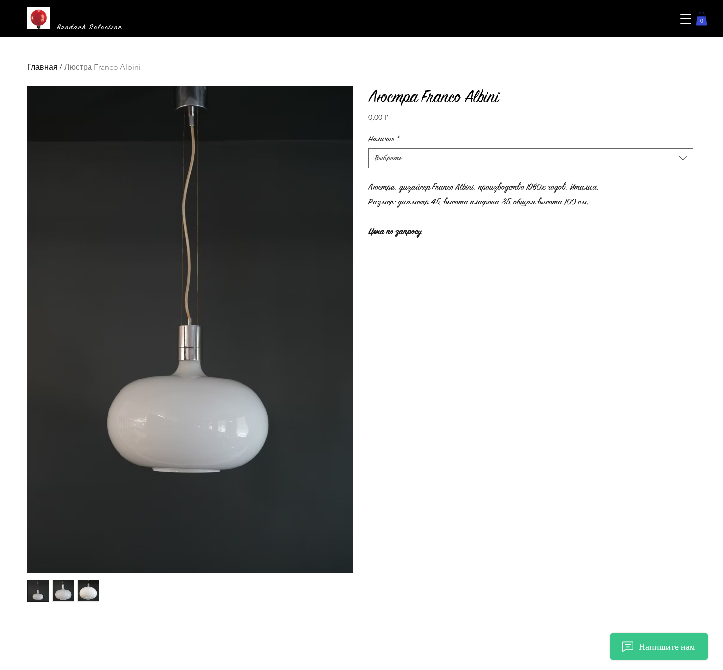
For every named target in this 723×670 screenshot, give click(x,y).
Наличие (384, 139)
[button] (685, 18)
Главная (42, 67)
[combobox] (531, 158)
